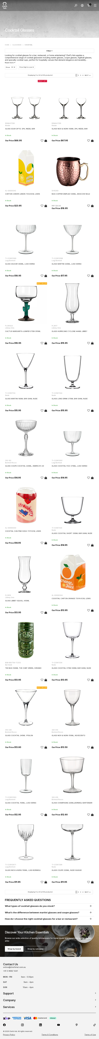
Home (7, 45)
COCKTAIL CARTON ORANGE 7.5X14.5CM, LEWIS (71, 598)
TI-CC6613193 (10, 797)
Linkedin (40, 1025)
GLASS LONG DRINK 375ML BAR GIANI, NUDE (70, 399)
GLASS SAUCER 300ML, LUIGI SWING (20, 264)
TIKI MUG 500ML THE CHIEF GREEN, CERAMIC (23, 668)
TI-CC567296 (57, 865)
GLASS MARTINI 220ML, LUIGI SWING (66, 264)
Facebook (4, 1025)
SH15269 (55, 191)
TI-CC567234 (57, 663)
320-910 (55, 797)
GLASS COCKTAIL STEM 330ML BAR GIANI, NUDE (71, 668)
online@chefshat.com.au (14, 967)
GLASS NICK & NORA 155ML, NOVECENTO (68, 735)
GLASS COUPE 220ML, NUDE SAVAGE (67, 870)
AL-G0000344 (57, 595)
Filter (49, 51)
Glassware (17, 45)
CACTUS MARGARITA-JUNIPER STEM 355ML (23, 331)
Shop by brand (14, 949)
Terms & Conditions (50, 1035)
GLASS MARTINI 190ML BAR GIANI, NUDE (21, 399)
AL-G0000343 (10, 528)
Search (76, 5)
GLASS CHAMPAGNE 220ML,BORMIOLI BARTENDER (72, 803)
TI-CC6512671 (10, 865)
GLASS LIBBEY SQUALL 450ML (17, 601)
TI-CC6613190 (10, 258)
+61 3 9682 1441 (10, 971)
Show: (8, 67)
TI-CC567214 (10, 393)
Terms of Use (90, 1035)
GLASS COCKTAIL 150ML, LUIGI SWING (20, 803)
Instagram (22, 1025)
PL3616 (8, 595)
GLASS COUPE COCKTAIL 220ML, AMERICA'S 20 (24, 466)
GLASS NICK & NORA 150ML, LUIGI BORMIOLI (23, 870)
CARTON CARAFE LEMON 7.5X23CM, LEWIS (22, 194)
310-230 (8, 730)
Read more (9, 63)
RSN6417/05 (56, 123)
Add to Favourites (42, 140)
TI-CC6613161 (57, 460)
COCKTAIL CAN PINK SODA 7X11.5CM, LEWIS (23, 531)
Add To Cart (45, 140)
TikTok (94, 1025)
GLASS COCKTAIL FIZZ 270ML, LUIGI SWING (69, 466)
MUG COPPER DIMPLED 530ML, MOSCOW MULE (71, 194)
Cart (88, 5)
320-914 (55, 730)
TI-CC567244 (57, 393)
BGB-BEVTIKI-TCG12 (13, 663)
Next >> (88, 75)
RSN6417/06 (10, 123)
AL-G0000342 (10, 191)
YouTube (58, 1025)
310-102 (8, 460)
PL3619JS (9, 326)
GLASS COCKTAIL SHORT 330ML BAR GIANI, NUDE (72, 533)
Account (82, 5)
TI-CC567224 (57, 528)
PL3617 (54, 326)
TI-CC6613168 (57, 258)
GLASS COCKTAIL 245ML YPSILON (19, 735)
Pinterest (76, 1025)
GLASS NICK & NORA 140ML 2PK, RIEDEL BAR (70, 129)
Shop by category (35, 949)
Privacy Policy (9, 1035)
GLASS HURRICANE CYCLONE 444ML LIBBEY (69, 331)
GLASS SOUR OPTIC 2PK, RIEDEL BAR (20, 129)
